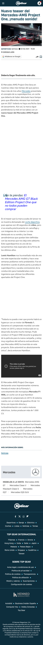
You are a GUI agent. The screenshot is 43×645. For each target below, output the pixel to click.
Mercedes (26, 91)
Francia (21, 539)
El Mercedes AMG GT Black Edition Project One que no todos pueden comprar (21, 202)
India (19, 543)
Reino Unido (10, 550)
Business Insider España (25, 603)
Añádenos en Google (12, 57)
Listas (16, 526)
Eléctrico (31, 522)
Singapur (21, 550)
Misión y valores (13, 581)
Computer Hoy (12, 607)
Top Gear (21, 610)
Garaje (21, 522)
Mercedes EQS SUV (20, 492)
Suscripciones (29, 581)
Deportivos (6, 49)
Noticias (4, 453)
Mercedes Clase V (18, 485)
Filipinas (11, 539)
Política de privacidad (20, 570)
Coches (8, 526)
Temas (35, 526)
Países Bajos (25, 546)
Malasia (13, 546)
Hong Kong (9, 543)
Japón (34, 543)
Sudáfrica (32, 550)
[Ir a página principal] (21, 3)
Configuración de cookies (21, 584)
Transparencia (30, 574)
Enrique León (8, 52)
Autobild (8, 603)
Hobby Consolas (28, 607)
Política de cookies (13, 574)
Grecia (30, 539)
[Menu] (3, 3)
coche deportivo (32, 222)
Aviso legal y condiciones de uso (20, 567)
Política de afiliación (20, 577)
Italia (26, 543)
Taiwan (21, 553)
